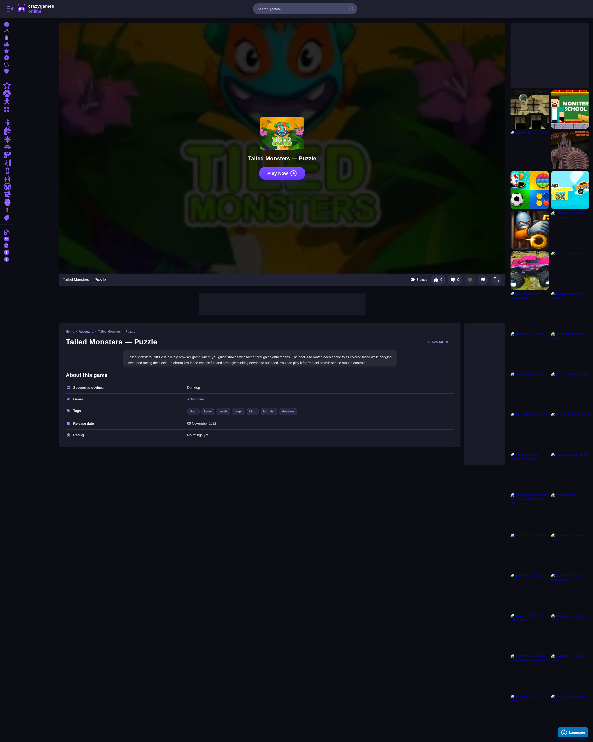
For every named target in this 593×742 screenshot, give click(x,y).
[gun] (6, 155)
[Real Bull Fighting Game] (570, 713)
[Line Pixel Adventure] (570, 391)
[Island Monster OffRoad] (530, 270)
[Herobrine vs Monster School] (570, 109)
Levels (223, 411)
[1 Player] (6, 171)
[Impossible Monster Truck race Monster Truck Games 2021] (530, 512)
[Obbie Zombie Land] (530, 150)
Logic (238, 411)
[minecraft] (6, 186)
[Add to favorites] (470, 280)
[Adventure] (6, 93)
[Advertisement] (282, 303)
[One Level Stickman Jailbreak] (530, 230)
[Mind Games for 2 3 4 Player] (530, 190)
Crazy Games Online (35, 9)
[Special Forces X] (530, 593)
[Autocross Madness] (570, 270)
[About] (6, 252)
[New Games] (6, 30)
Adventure (86, 331)
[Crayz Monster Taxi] (570, 190)
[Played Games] (6, 57)
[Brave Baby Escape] (530, 552)
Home (70, 331)
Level (208, 411)
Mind (252, 411)
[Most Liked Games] (6, 44)
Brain (193, 411)
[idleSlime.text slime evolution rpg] (530, 472)
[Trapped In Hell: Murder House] (570, 150)
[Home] (6, 23)
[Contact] (6, 238)
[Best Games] (6, 37)
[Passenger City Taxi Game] (570, 633)
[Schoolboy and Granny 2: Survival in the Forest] (530, 673)
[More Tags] (6, 217)
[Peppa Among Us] (530, 391)
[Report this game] (483, 280)
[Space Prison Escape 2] (570, 351)
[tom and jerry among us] (570, 552)
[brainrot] (6, 210)
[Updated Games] (6, 64)
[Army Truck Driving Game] (570, 673)
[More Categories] (6, 108)
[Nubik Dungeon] (530, 351)
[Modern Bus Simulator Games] (570, 593)
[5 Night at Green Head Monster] (570, 230)
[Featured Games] (6, 50)
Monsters (288, 411)
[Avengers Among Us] (570, 431)
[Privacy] (6, 258)
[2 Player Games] (6, 179)
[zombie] (6, 202)
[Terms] (6, 245)
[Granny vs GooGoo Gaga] (530, 713)
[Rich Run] (570, 512)
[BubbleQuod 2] (530, 109)
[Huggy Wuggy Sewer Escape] (530, 311)
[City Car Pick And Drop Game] (530, 633)
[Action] (6, 86)
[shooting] (6, 139)
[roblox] (6, 194)
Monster (269, 411)
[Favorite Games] (6, 70)
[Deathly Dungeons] (570, 472)
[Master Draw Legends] (570, 311)
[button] (496, 279)
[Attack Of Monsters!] (530, 431)
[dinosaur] (6, 131)
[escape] (6, 163)
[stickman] (6, 124)
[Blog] (6, 231)
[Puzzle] (6, 101)
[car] (6, 147)
